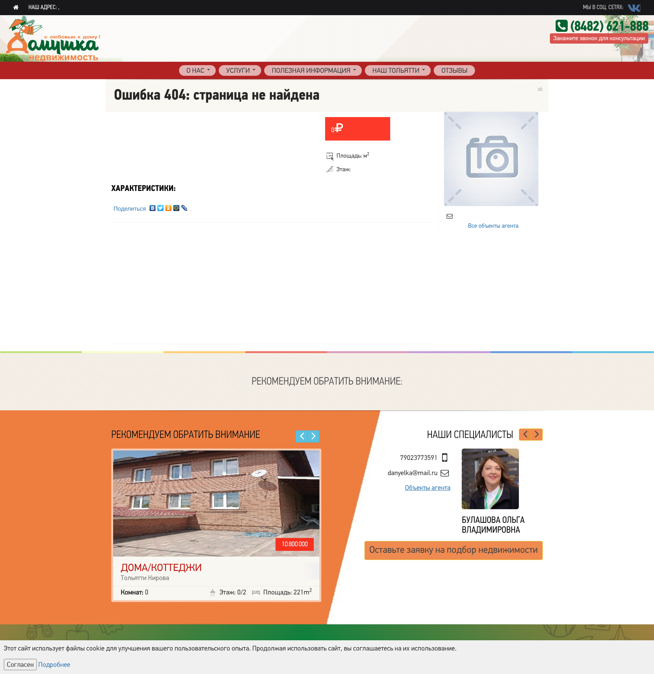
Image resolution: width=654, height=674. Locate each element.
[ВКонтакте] (153, 206)
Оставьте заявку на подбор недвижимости (453, 560)
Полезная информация (311, 71)
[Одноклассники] (169, 206)
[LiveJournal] (184, 206)
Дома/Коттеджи (161, 567)
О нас (195, 71)
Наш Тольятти (395, 71)
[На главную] (16, 7)
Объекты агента (427, 497)
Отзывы (454, 71)
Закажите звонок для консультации (599, 38)
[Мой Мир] (177, 206)
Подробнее (54, 665)
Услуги (238, 71)
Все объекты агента (493, 226)
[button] (302, 436)
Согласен (20, 664)
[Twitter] (161, 206)
